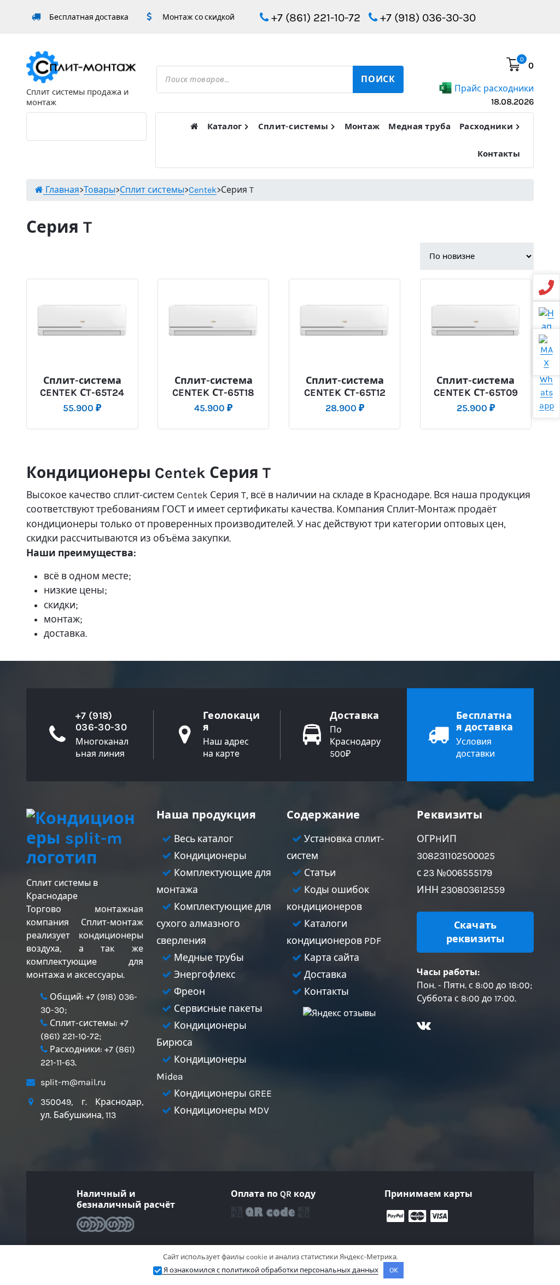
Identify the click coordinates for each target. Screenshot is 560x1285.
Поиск (378, 79)
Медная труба (419, 126)
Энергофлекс (203, 974)
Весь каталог (203, 838)
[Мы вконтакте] (424, 1027)
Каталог (224, 126)
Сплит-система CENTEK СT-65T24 (82, 387)
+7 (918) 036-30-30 (426, 17)
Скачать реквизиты (475, 931)
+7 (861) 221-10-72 (314, 17)
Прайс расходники (494, 95)
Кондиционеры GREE (222, 1093)
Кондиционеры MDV (220, 1110)
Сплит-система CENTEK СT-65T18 (213, 387)
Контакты (498, 154)
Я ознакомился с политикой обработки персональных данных (270, 1270)
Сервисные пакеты (217, 1008)
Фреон (188, 991)
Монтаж (362, 126)
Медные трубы (208, 957)
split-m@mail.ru (73, 1082)
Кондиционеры (209, 855)
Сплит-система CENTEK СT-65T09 (476, 387)
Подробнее (80, 376)
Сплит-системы (293, 126)
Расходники (486, 126)
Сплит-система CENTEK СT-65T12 (345, 387)
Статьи (319, 872)
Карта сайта (330, 957)
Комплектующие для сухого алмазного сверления (213, 923)
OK (393, 1270)
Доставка (324, 974)
